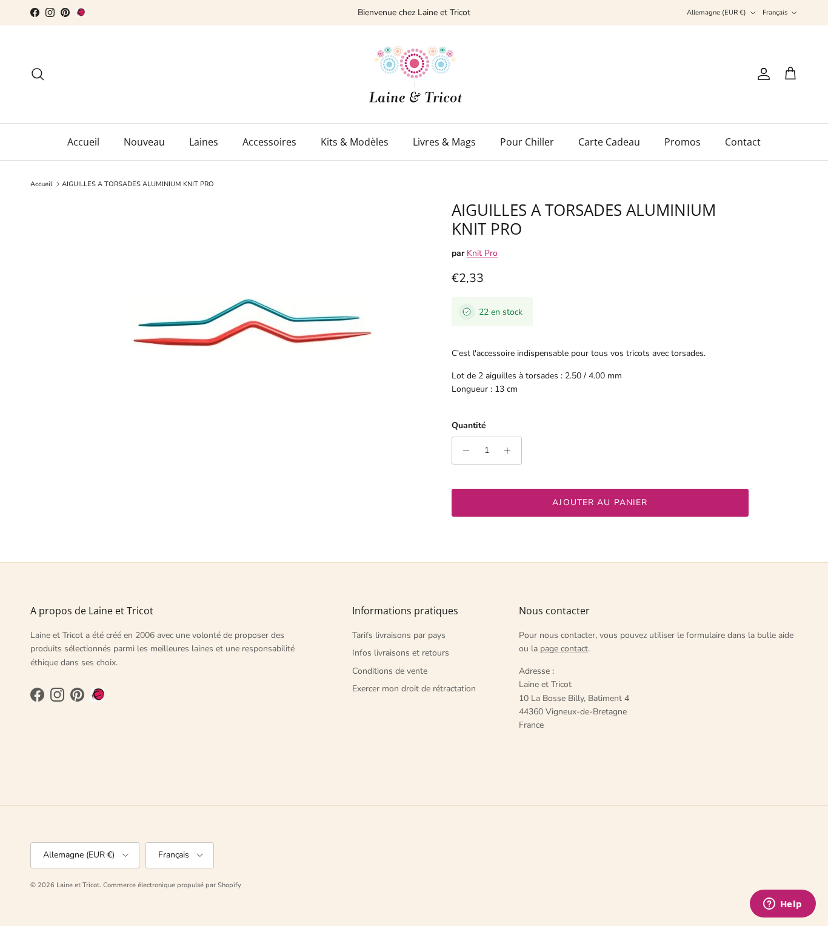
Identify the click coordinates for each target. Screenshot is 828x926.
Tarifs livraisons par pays (399, 635)
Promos (682, 142)
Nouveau (144, 142)
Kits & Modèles (355, 142)
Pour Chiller (527, 142)
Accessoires (269, 142)
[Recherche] (37, 74)
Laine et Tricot (77, 885)
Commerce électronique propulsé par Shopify (172, 885)
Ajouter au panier (599, 502)
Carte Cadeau (609, 142)
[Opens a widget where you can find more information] (782, 905)
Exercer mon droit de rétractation (414, 688)
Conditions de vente (389, 671)
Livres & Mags (444, 142)
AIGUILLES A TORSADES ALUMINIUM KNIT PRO (138, 184)
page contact (564, 648)
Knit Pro (482, 253)
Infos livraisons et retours (400, 653)
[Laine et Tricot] (414, 74)
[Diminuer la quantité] (462, 450)
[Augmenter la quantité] (510, 450)
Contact (743, 142)
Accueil (83, 142)
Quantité (469, 425)
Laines (203, 142)
